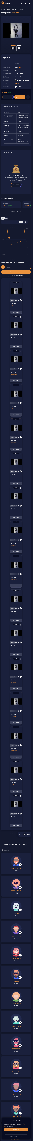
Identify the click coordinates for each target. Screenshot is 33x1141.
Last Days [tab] (12, 211)
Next (28, 834)
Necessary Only (16, 1133)
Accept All (16, 1129)
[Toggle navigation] (29, 3)
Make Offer (21, 97)
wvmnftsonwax (22, 80)
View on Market (8, 97)
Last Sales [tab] (19, 211)
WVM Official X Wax (12, 9)
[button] (28, 97)
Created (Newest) (16, 272)
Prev (20, 834)
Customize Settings (16, 1136)
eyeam (17, 83)
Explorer (3, 9)
